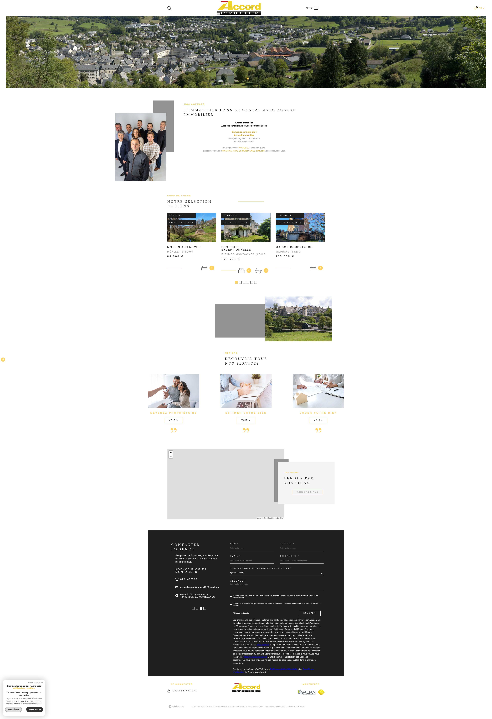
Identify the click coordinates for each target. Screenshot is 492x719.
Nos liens (281, 706)
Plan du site (239, 706)
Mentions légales (252, 706)
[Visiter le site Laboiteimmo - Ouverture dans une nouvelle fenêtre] (176, 706)
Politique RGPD (292, 706)
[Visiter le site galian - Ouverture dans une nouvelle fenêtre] (307, 692)
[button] (241, 78)
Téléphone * (289, 556)
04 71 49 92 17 (188, 577)
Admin (274, 706)
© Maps (267, 518)
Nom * (234, 544)
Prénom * (287, 544)
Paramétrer (13, 709)
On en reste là (34, 683)
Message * (238, 581)
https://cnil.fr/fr (263, 645)
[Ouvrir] (169, 8)
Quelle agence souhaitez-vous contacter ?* (261, 569)
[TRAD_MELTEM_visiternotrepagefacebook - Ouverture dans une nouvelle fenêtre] (3, 360)
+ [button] (171, 452)
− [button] (171, 456)
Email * (235, 556)
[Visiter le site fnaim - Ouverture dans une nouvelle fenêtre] (321, 692)
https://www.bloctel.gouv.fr (255, 657)
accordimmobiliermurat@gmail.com (199, 584)
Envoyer (309, 613)
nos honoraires (265, 706)
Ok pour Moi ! (34, 709)
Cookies (302, 706)
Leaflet (259, 518)
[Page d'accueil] (239, 8)
